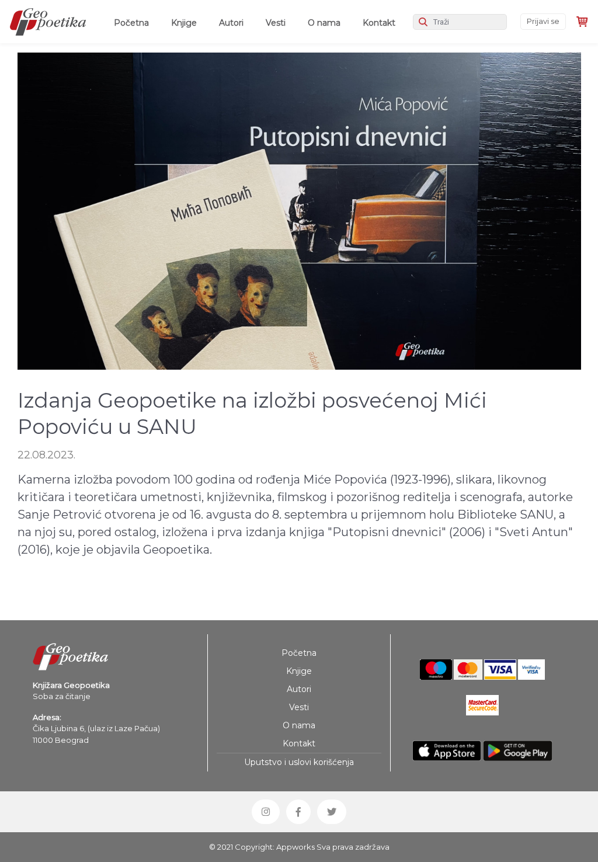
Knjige (184, 23)
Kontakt (379, 23)
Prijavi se (543, 21)
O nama (324, 23)
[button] (266, 812)
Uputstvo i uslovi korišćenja (299, 762)
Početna (134, 22)
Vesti (276, 23)
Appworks (295, 846)
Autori (231, 23)
